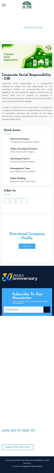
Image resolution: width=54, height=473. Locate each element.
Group (32, 380)
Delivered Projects (19, 139)
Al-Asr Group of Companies (30, 460)
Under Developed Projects (24, 149)
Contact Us (10, 369)
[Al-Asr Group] (27, 5)
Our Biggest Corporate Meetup (26, 409)
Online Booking (17, 178)
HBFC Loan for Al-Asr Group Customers (30, 395)
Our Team (9, 373)
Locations (34, 373)
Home (17, 28)
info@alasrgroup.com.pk (22, 339)
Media (32, 369)
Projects (33, 361)
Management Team (20, 169)
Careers (33, 365)
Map (6, 376)
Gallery (8, 380)
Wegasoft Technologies (32, 466)
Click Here (27, 246)
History (8, 365)
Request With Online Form (18, 447)
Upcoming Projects (20, 159)
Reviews (33, 376)
